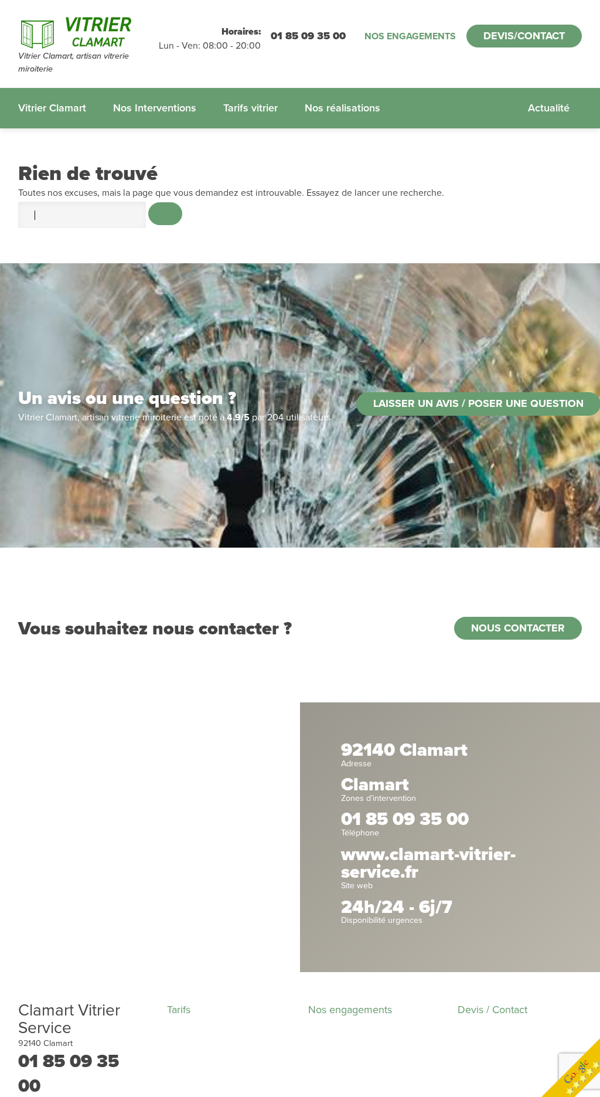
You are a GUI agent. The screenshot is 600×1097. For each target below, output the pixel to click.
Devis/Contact (524, 35)
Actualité (549, 107)
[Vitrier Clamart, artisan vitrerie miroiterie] (88, 31)
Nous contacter (518, 627)
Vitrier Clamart (52, 107)
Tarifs (178, 1009)
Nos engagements (410, 36)
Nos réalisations (342, 107)
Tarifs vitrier (250, 107)
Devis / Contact (492, 1009)
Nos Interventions (154, 107)
